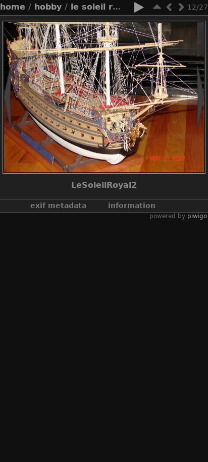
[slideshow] (138, 9)
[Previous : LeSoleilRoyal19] (169, 7)
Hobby (48, 7)
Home (12, 7)
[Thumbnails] (157, 7)
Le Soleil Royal (101, 7)
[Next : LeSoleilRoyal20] (181, 7)
